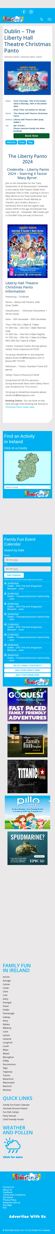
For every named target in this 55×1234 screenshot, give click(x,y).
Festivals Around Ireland (15, 1108)
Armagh (7, 980)
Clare (5, 991)
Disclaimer (8, 1197)
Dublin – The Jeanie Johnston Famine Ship (28, 596)
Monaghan (8, 1057)
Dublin (6, 1009)
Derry (5, 998)
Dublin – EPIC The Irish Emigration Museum (24, 587)
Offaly (6, 1060)
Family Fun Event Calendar (16, 1104)
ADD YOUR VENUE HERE (27, 675)
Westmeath (9, 1082)
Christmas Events (11, 57)
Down (6, 1006)
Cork (5, 995)
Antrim (6, 976)
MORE (21, 589)
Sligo (5, 1067)
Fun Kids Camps (11, 1112)
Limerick (7, 1038)
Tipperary (7, 1071)
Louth (6, 1046)
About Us (7, 1189)
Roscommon (9, 1064)
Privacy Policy (9, 1200)
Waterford (8, 1078)
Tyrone (6, 1075)
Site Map (7, 1205)
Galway (6, 1017)
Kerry (5, 1020)
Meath (6, 1053)
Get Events (14, 575)
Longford (7, 1042)
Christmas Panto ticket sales (19, 407)
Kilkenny (7, 1027)
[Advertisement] (27, 922)
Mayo (5, 1049)
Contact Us (8, 1187)
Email (22, 142)
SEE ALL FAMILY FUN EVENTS (27, 665)
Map (30, 142)
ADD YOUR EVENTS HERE (27, 670)
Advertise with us (11, 1202)
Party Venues (9, 1115)
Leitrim (6, 1035)
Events (39, 57)
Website (11, 142)
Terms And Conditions (14, 1195)
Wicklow (7, 1089)
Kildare (6, 1024)
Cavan (6, 987)
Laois (5, 1031)
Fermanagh (8, 1013)
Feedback (7, 1192)
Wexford (7, 1086)
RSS (5, 1207)
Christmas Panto (27, 57)
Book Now (31, 136)
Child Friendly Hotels (13, 1119)
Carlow (6, 984)
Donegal (7, 1002)
